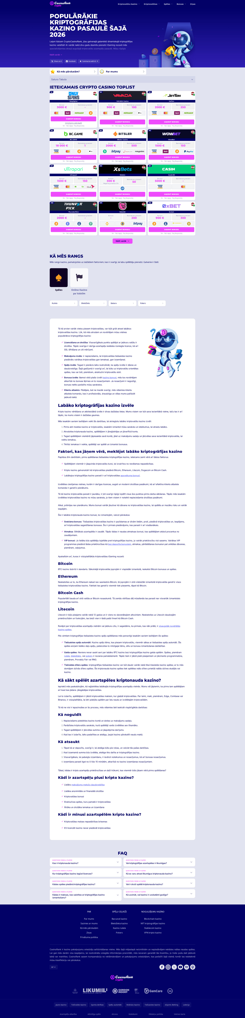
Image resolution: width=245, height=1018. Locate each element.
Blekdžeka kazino (119, 923)
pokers (89, 656)
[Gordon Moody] (121, 991)
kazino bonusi (109, 377)
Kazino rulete (119, 928)
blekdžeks (76, 656)
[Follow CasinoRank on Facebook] (162, 967)
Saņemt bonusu (73, 119)
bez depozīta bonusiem (119, 544)
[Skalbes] (136, 991)
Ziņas (192, 4)
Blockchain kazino (153, 918)
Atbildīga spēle (94, 1014)
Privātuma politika (89, 937)
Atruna (115, 1014)
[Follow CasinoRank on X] (174, 967)
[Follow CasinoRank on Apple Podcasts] (192, 967)
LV (52, 967)
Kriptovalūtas (150, 4)
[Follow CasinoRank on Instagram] (168, 967)
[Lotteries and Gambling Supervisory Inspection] (75, 991)
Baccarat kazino (119, 918)
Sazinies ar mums (89, 923)
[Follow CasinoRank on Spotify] (186, 967)
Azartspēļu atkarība (68, 1014)
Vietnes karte (179, 1014)
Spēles (167, 4)
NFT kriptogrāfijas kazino (153, 923)
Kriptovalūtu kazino (127, 4)
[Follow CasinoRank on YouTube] (180, 967)
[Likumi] (95, 991)
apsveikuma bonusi (130, 475)
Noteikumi (133, 1014)
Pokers (119, 932)
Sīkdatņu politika (156, 1014)
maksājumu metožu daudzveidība (88, 784)
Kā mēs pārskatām (89, 928)
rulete (67, 656)
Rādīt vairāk (121, 241)
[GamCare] (153, 991)
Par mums (89, 918)
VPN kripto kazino (153, 932)
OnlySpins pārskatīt (73, 123)
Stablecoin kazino (152, 928)
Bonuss (180, 4)
